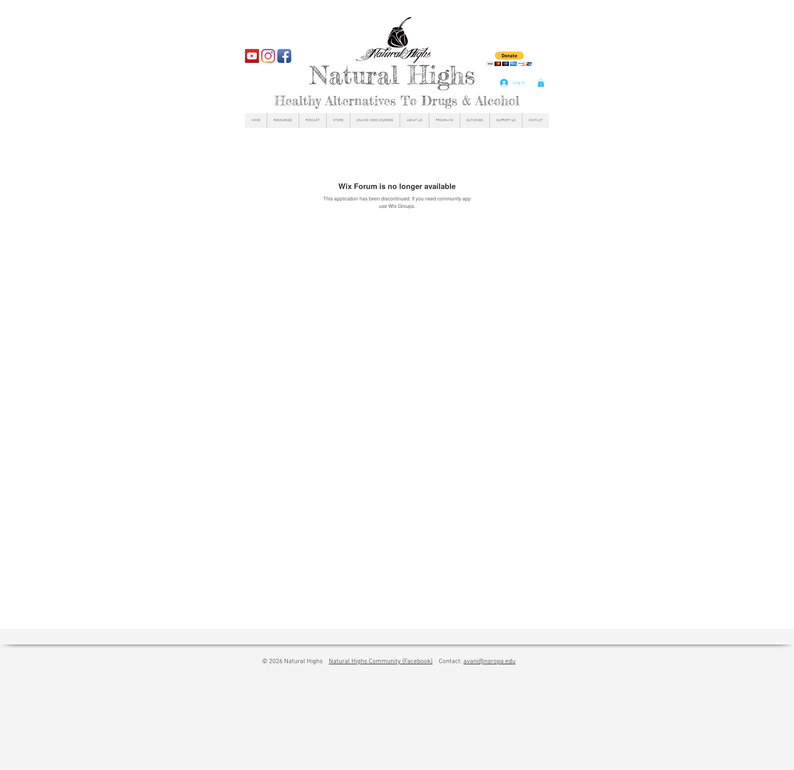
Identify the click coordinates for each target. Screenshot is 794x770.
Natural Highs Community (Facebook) (381, 661)
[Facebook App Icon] (284, 56)
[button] (541, 83)
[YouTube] (252, 56)
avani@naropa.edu (489, 661)
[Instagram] (268, 56)
